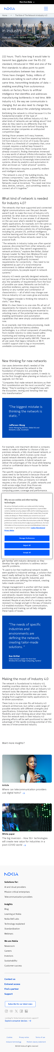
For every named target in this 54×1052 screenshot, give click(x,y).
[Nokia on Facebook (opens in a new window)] (21, 1011)
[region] (27, 526)
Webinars (8, 933)
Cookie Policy (35, 528)
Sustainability (10, 960)
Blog (6, 909)
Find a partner (11, 988)
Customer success (13, 965)
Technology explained (14, 924)
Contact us (9, 979)
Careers (8, 951)
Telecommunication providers (18, 897)
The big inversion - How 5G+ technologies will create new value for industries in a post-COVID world (25, 841)
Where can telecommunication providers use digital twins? (24, 791)
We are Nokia (11, 941)
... (11, 15)
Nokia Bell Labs (11, 919)
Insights (8, 904)
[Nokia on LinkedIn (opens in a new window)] (26, 1011)
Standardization (12, 928)
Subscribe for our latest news (20, 1004)
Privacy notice (24, 1037)
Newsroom (9, 946)
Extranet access (12, 984)
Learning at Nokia (12, 914)
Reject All (27, 545)
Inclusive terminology (13, 1042)
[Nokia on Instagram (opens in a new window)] (6, 1011)
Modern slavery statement (36, 1042)
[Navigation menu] (47, 9)
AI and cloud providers (15, 887)
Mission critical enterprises (17, 892)
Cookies (9, 1037)
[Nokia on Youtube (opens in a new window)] (11, 1011)
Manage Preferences (27, 538)
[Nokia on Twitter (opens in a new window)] (16, 1011)
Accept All (27, 552)
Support (8, 993)
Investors (8, 956)
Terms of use (40, 1037)
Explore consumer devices (16, 1021)
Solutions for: (11, 882)
